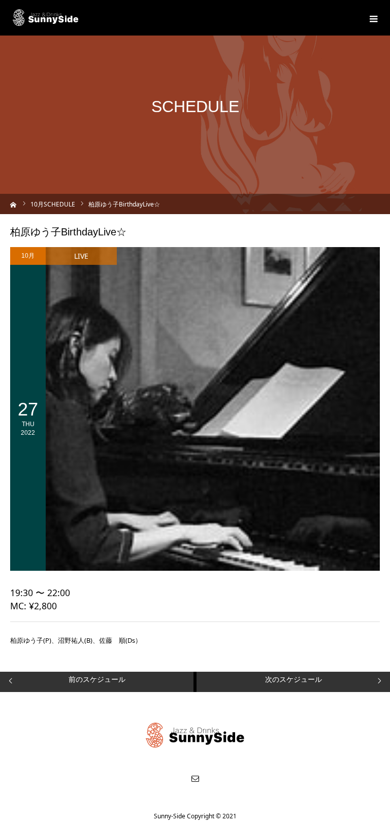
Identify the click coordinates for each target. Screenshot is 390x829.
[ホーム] (13, 204)
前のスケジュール (97, 679)
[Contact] (195, 778)
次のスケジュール (293, 679)
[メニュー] (372, 18)
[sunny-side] (46, 17)
